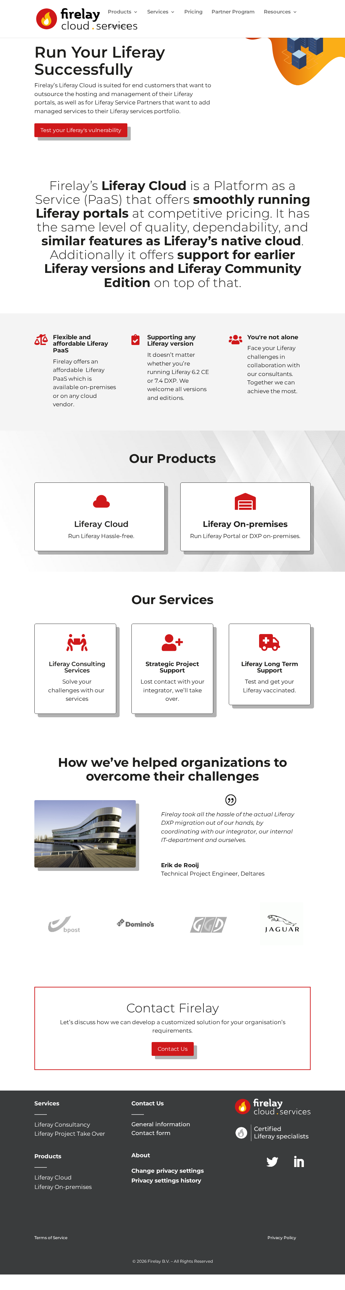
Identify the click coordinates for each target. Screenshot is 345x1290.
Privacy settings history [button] (166, 1180)
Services (157, 12)
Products (119, 12)
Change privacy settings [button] (167, 1170)
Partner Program (233, 12)
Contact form (150, 1133)
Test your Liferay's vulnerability (80, 130)
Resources (277, 12)
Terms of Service (50, 1237)
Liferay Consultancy (62, 1124)
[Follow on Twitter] (272, 1162)
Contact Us (173, 1049)
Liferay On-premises (63, 1187)
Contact (118, 26)
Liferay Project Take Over (69, 1133)
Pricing (193, 12)
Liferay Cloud (53, 1177)
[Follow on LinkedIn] (299, 1162)
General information (160, 1124)
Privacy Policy (282, 1237)
